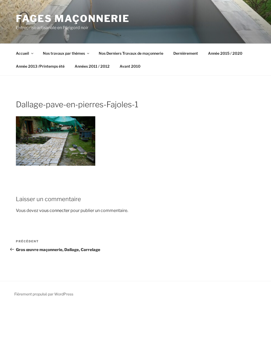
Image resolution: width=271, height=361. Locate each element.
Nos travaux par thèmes (64, 53)
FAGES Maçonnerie (73, 18)
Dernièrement (185, 53)
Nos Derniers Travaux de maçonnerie (131, 53)
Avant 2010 (130, 66)
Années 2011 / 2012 (92, 66)
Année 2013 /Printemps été (40, 66)
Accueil (22, 53)
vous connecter (54, 210)
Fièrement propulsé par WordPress (43, 294)
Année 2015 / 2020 (225, 53)
